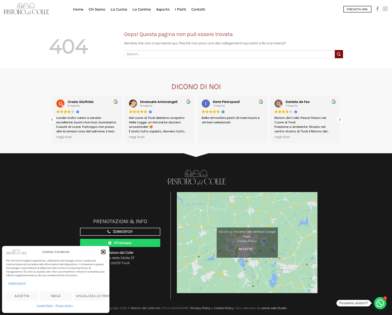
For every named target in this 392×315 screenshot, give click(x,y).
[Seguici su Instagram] (385, 9)
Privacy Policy (64, 305)
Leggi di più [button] (64, 137)
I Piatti (180, 9)
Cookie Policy (45, 305)
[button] (103, 252)
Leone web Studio (274, 308)
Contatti (198, 9)
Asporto (163, 9)
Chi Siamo (97, 9)
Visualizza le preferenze (90, 296)
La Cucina (119, 9)
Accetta (21, 296)
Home (78, 9)
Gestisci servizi (17, 283)
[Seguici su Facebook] (377, 9)
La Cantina (142, 9)
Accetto (246, 249)
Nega (56, 296)
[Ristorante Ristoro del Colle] (35, 9)
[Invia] (339, 54)
